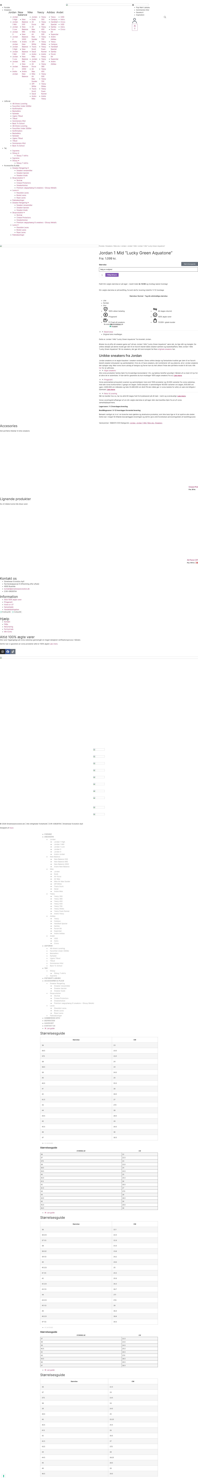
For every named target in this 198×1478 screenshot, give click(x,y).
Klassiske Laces (22, 193)
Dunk (34, 19)
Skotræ (19, 180)
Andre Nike (58, 891)
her (100, 368)
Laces (14, 190)
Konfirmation (17, 109)
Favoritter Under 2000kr (21, 106)
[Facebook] (7, 651)
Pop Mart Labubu (143, 7)
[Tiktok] (12, 651)
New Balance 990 (25, 29)
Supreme (15, 151)
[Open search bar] (165, 17)
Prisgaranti (108, 380)
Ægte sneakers (110, 370)
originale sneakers (165, 349)
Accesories (8, 426)
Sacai (34, 52)
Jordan (12, 12)
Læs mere (178, 375)
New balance (22, 13)
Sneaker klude (22, 175)
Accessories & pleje (11, 165)
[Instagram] (2, 651)
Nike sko (117, 246)
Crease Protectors (23, 183)
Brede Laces (21, 195)
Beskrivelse (108, 332)
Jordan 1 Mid (132, 246)
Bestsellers (16, 111)
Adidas (51, 12)
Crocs (63, 22)
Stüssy (15, 153)
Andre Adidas (59, 933)
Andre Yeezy (59, 914)
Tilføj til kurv (112, 275)
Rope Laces (21, 198)
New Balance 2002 (25, 36)
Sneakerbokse (22, 185)
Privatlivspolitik (6, 612)
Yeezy (40, 12)
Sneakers (7, 10)
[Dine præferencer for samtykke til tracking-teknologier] (4, 1476)
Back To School (18, 123)
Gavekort (139, 12)
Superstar (54, 34)
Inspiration (140, 15)
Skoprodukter (17, 178)
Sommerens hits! (142, 10)
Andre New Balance (25, 44)
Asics (63, 19)
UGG (62, 17)
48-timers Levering (19, 104)
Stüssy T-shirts (22, 156)
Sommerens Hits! (19, 121)
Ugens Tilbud (17, 116)
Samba (53, 27)
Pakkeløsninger (18, 200)
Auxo (11, 828)
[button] (33, 5)
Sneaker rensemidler (24, 170)
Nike (30, 12)
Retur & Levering (110, 393)
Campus (54, 19)
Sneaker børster (22, 173)
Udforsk (7, 101)
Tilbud (14, 118)
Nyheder (15, 113)
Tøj (5, 148)
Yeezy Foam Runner (44, 49)
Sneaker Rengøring (19, 168)
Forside (7, 7)
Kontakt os (49, 1026)
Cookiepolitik (17, 612)
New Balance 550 (25, 21)
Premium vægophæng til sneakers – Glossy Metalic (36, 188)
